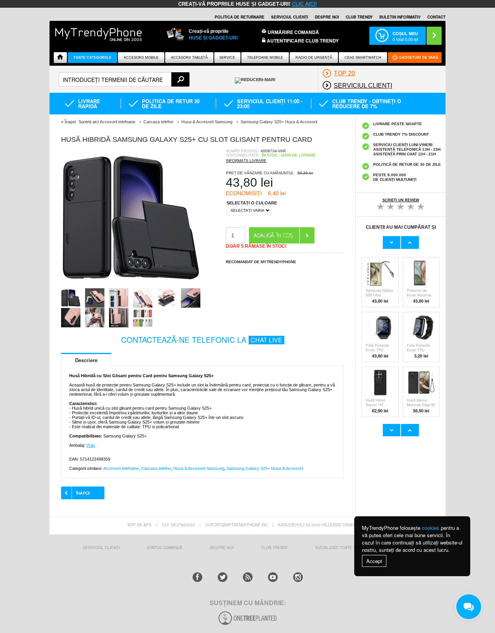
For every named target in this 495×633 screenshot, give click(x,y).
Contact (436, 17)
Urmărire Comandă (293, 32)
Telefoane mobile (265, 58)
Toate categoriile (92, 58)
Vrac (90, 445)
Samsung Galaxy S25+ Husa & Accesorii (265, 468)
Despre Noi (222, 547)
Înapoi (70, 121)
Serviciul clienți (289, 17)
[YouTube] (273, 577)
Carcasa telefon (156, 468)
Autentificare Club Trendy (302, 40)
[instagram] (298, 577)
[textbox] (124, 79)
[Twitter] (222, 577)
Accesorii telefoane (121, 468)
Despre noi (327, 17)
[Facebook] (197, 577)
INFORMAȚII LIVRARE (246, 160)
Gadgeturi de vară (419, 58)
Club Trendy (359, 17)
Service (227, 58)
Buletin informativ (400, 17)
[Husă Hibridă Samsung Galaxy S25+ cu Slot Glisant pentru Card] (130, 285)
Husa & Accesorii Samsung (198, 468)
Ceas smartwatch (363, 58)
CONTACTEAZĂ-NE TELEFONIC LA (201, 339)
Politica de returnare (240, 17)
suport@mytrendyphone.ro (236, 525)
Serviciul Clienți (101, 547)
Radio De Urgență (313, 58)
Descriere (86, 360)
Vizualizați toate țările (341, 547)
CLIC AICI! (304, 4)
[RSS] (248, 577)
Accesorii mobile (141, 58)
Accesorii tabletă (189, 58)
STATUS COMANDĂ (165, 547)
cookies (430, 527)
